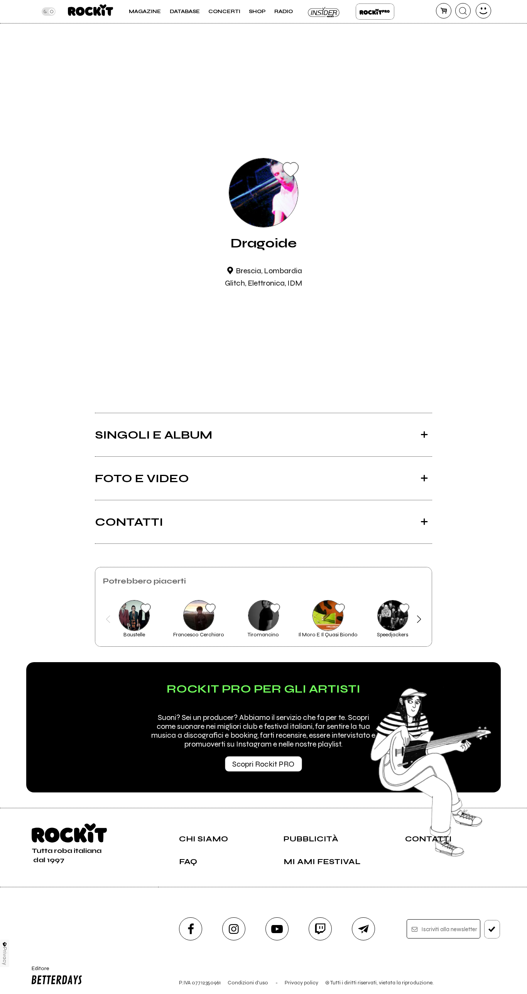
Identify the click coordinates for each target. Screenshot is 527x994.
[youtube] (277, 928)
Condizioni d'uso (248, 982)
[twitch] (320, 928)
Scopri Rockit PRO (263, 764)
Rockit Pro (375, 11)
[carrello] (443, 11)
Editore (37, 971)
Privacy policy (301, 982)
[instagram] (233, 928)
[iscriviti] (492, 929)
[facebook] (190, 928)
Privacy (5, 956)
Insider (324, 11)
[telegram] (363, 928)
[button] (108, 619)
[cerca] (463, 11)
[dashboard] (483, 11)
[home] (90, 11)
